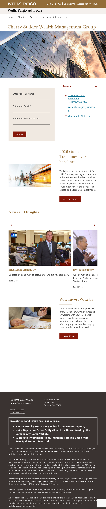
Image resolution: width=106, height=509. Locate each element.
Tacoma (67, 86)
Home (11, 17)
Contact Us (69, 3)
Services (34, 17)
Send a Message (17, 412)
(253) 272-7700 (54, 3)
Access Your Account (87, 3)
